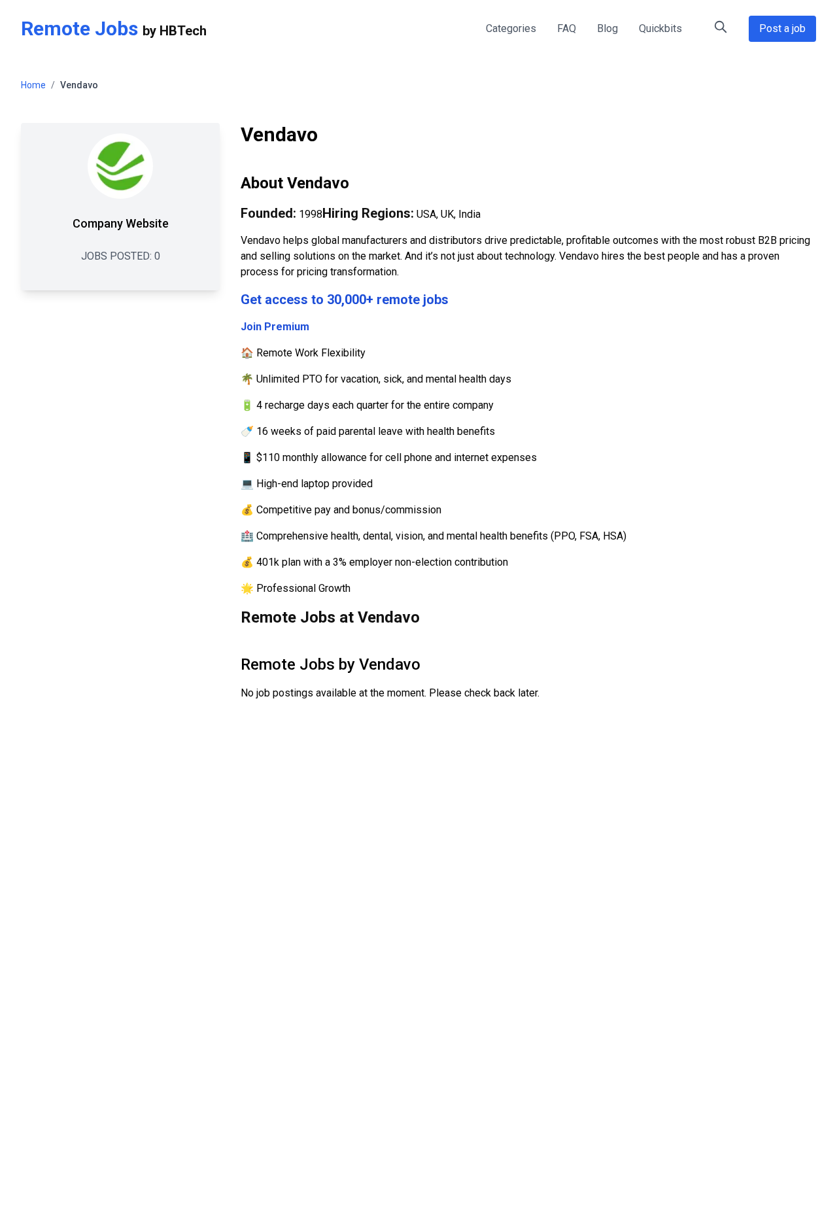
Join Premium (275, 326)
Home (33, 85)
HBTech (183, 31)
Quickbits (660, 28)
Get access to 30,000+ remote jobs (345, 299)
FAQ (566, 28)
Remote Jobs (79, 28)
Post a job (782, 28)
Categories (511, 28)
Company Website (121, 223)
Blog (607, 28)
